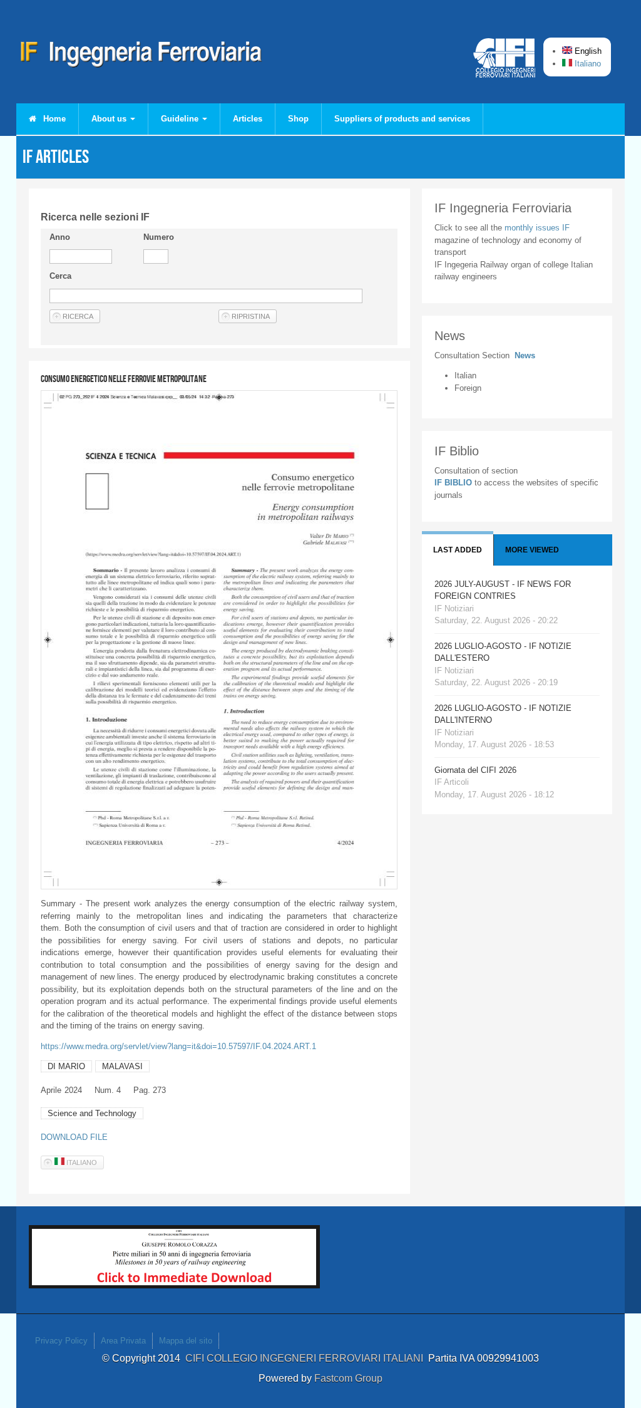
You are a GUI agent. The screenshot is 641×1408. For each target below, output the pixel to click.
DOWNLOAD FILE (74, 1137)
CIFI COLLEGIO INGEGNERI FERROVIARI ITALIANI (306, 1358)
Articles (247, 118)
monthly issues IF (537, 227)
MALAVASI (122, 1066)
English (587, 51)
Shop (298, 118)
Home (53, 118)
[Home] (141, 56)
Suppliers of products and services (402, 118)
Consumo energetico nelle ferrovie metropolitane (124, 378)
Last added (457, 550)
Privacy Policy (61, 1340)
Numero (158, 237)
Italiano (586, 63)
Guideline (181, 118)
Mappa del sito (185, 1340)
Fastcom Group (348, 1378)
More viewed (532, 550)
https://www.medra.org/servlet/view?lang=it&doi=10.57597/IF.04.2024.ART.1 (178, 1046)
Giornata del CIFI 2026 (475, 770)
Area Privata (123, 1340)
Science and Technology (92, 1113)
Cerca (60, 276)
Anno (59, 237)
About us (110, 118)
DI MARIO (66, 1066)
